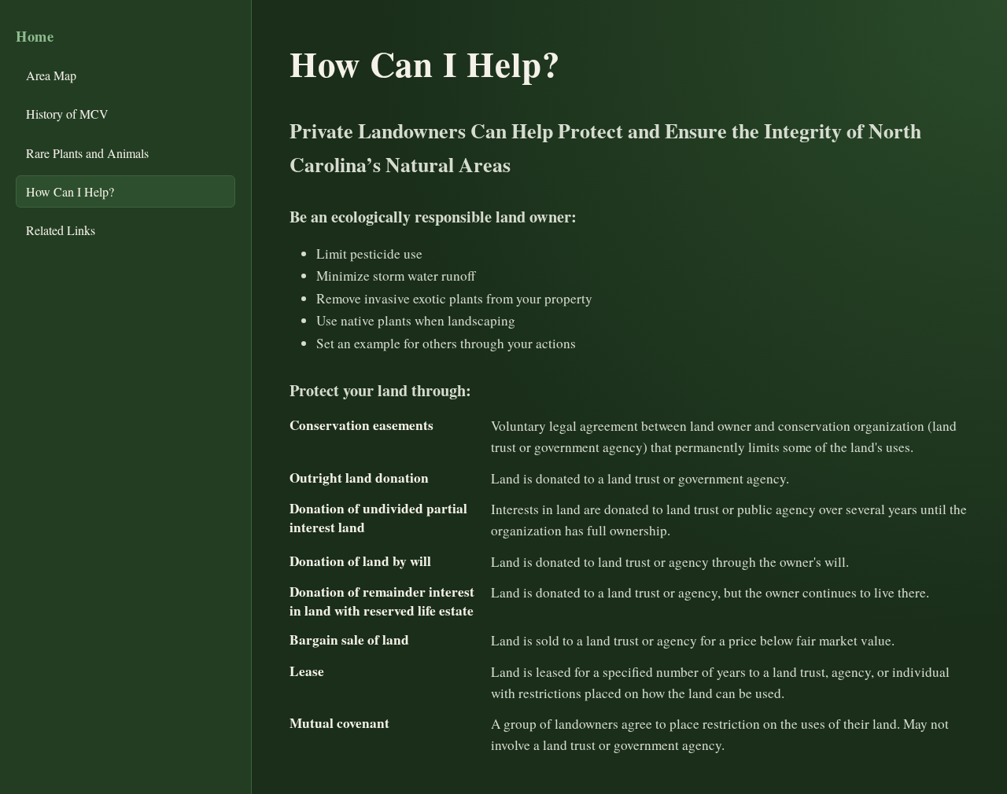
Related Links (60, 230)
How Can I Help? (70, 191)
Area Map (51, 75)
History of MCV (67, 113)
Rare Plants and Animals (87, 153)
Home (35, 35)
